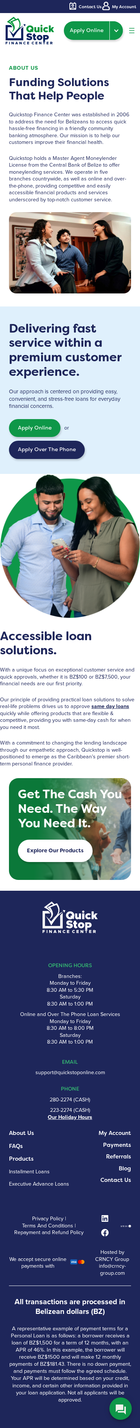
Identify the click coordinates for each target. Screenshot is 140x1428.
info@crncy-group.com (112, 1270)
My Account (115, 1133)
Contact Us (115, 1180)
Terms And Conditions (47, 1226)
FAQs (16, 1146)
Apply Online (86, 30)
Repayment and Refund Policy (49, 1232)
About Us (21, 1133)
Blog (125, 1168)
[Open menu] (131, 30)
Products (21, 1159)
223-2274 (61, 1110)
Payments (117, 1145)
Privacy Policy (47, 1218)
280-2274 (61, 1100)
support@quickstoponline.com (70, 1072)
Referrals (118, 1156)
